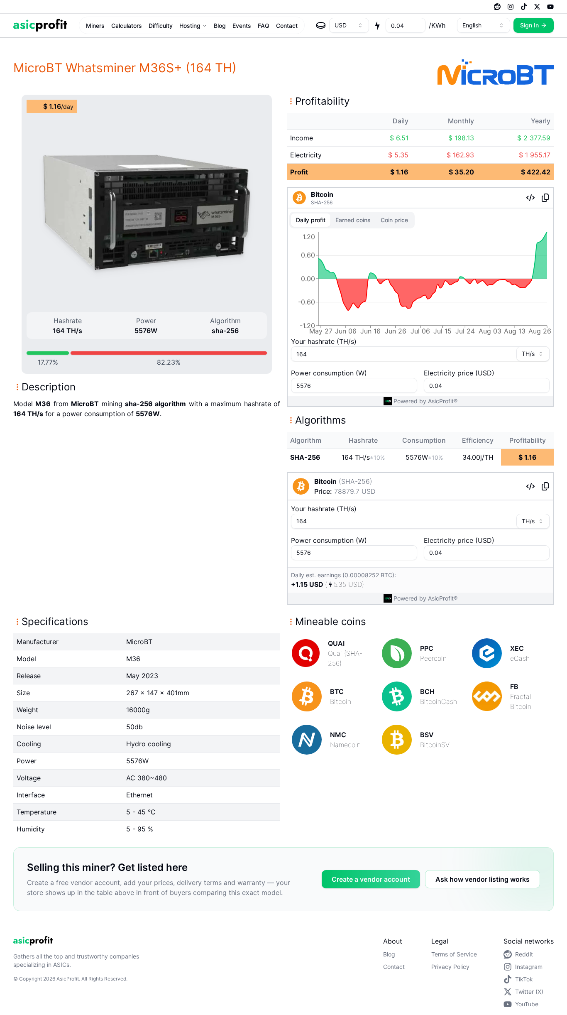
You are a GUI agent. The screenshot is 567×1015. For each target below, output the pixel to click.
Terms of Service (454, 954)
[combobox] (349, 25)
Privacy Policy (450, 966)
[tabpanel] (420, 285)
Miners (95, 25)
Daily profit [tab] (310, 219)
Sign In (529, 25)
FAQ (263, 25)
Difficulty (161, 25)
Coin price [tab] (394, 219)
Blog (220, 25)
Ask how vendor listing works (482, 879)
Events (241, 25)
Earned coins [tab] (353, 219)
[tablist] (352, 220)
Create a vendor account (371, 879)
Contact (287, 25)
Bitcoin (322, 194)
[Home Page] (40, 25)
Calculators (126, 25)
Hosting (189, 25)
